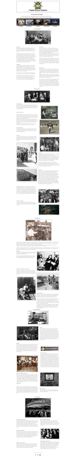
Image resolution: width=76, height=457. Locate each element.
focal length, (43, 294)
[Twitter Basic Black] (37, 454)
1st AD (43, 172)
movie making (27, 66)
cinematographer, (47, 171)
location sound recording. (43, 180)
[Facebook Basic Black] (35, 454)
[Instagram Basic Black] (40, 454)
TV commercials (53, 172)
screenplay (51, 69)
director (40, 155)
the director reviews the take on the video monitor (47, 298)
